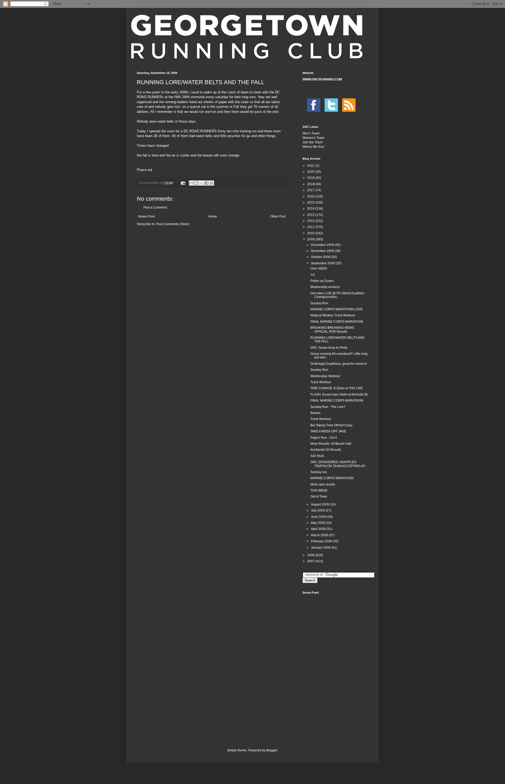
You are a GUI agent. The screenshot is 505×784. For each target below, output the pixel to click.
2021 (311, 166)
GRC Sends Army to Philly (328, 348)
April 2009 (318, 529)
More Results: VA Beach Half (330, 444)
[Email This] (191, 183)
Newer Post (146, 216)
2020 (311, 172)
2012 (311, 221)
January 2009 (321, 547)
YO (312, 275)
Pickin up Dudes (322, 281)
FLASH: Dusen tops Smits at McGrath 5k (339, 394)
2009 (311, 239)
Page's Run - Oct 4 (323, 437)
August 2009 (320, 504)
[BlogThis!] (196, 183)
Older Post (277, 216)
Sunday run (318, 472)
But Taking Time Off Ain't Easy (331, 425)
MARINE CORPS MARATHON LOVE (336, 309)
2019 (311, 178)
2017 (311, 190)
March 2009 (320, 535)
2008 (311, 555)
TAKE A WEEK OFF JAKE (328, 431)
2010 (311, 233)
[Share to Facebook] (206, 183)
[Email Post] (182, 182)
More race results (322, 484)
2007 (311, 561)
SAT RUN (317, 456)
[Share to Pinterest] (211, 183)
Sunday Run (319, 303)
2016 (311, 196)
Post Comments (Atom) (172, 224)
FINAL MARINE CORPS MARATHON (336, 321)
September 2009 (323, 263)
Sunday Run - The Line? (327, 407)
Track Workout (320, 382)
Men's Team (311, 133)
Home (212, 216)
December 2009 (323, 245)
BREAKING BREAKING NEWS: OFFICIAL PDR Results (332, 329)
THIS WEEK (318, 490)
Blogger (271, 750)
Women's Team (313, 138)
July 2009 (318, 510)
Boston (315, 413)
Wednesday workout (325, 287)
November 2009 (323, 251)
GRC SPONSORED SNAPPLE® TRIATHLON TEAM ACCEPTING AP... (338, 464)
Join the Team (312, 142)
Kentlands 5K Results (325, 450)
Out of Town (318, 496)
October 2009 (321, 257)
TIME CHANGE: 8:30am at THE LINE (336, 388)
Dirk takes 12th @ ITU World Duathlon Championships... (337, 295)
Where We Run (313, 147)
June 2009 (319, 517)
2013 (311, 215)
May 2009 (318, 523)
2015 (311, 202)
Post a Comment (155, 207)
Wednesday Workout (325, 376)
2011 (311, 227)
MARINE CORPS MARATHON (332, 478)
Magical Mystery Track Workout (332, 315)
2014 (311, 208)
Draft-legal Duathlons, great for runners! (338, 364)
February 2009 (322, 541)
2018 (311, 184)
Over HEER (318, 268)
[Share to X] (201, 183)
